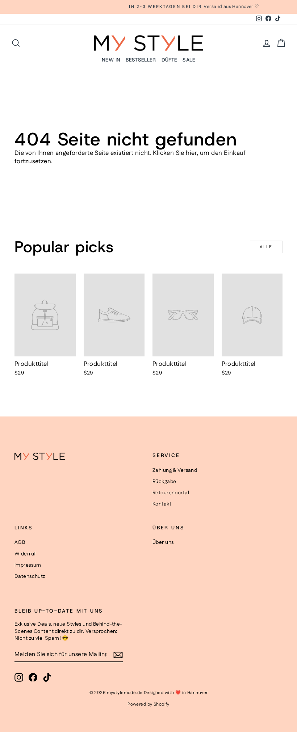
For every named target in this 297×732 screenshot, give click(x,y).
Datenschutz (29, 576)
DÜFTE (169, 59)
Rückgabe (164, 481)
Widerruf (25, 554)
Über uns (162, 542)
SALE (189, 59)
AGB (19, 542)
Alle (266, 247)
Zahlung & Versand (174, 470)
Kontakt (161, 504)
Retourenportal (170, 492)
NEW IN (111, 59)
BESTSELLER (141, 59)
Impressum (27, 565)
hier (191, 153)
